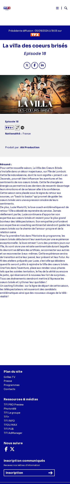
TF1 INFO (9, 420)
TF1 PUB (9, 428)
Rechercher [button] (64, 8)
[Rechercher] (64, 8)
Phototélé (10, 408)
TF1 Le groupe (12, 412)
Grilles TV (9, 377)
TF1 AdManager (13, 433)
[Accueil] (8, 8)
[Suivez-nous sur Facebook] (6, 450)
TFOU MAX (10, 424)
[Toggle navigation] (57, 9)
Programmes (12, 385)
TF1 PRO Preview (14, 404)
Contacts (9, 389)
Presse (8, 381)
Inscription (14, 473)
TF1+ (6, 416)
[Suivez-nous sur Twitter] (12, 450)
